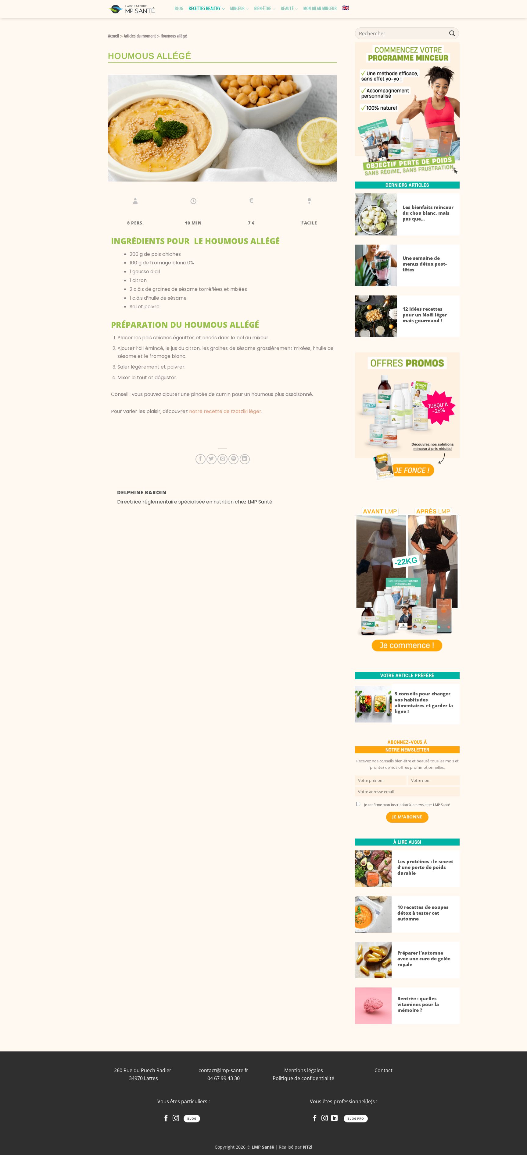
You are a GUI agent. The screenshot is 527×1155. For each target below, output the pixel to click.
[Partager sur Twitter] (211, 459)
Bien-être (262, 8)
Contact (384, 1070)
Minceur (237, 8)
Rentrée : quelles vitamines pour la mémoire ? (418, 1004)
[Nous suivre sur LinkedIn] (334, 1118)
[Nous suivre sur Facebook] (166, 1118)
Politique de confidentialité (303, 1078)
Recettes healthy (204, 8)
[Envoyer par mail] (222, 459)
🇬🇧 (345, 8)
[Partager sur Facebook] (200, 459)
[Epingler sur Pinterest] (233, 459)
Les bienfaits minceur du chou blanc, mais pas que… (428, 213)
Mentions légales (303, 1070)
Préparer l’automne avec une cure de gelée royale (423, 958)
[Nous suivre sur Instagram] (176, 1118)
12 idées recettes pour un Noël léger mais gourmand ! (425, 314)
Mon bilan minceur (320, 8)
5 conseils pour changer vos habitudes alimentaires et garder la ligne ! (424, 702)
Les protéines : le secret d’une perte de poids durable (425, 867)
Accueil (113, 36)
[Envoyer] (452, 33)
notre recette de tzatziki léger (225, 411)
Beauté (287, 8)
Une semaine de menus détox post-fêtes (425, 264)
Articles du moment (140, 36)
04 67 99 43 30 (223, 1078)
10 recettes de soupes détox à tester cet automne (423, 913)
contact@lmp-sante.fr (223, 1070)
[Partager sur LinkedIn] (245, 459)
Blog (179, 8)
